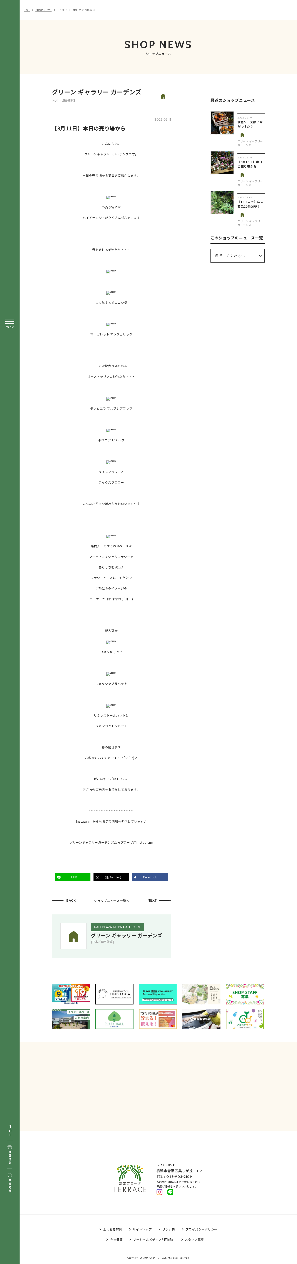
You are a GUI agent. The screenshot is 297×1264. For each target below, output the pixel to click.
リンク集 (168, 1229)
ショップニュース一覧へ (111, 901)
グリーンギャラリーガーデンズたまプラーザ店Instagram (111, 842)
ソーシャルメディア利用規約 (153, 1239)
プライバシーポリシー (201, 1229)
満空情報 (10, 1157)
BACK (71, 900)
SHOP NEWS (43, 10)
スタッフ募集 (194, 1239)
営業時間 (10, 1186)
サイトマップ (142, 1229)
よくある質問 (112, 1229)
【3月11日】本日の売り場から (76, 10)
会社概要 (116, 1239)
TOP (10, 1131)
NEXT (152, 900)
